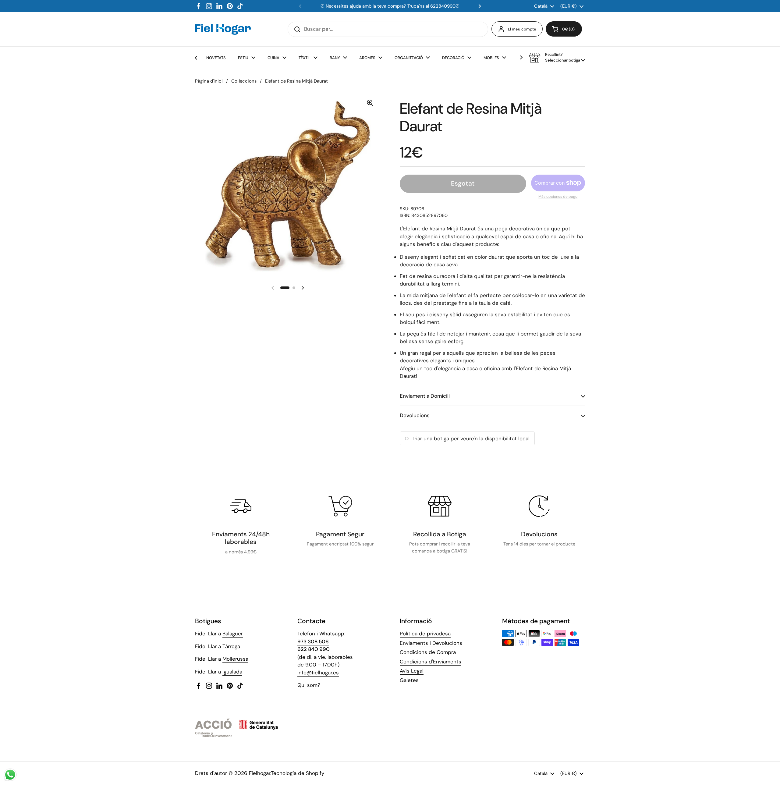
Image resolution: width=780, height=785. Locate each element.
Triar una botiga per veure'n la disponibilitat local (471, 438)
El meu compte (522, 29)
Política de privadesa (425, 633)
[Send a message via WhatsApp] (10, 775)
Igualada (232, 671)
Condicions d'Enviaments (430, 661)
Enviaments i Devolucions (431, 643)
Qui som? (308, 685)
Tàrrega (231, 646)
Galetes (409, 680)
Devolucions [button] (415, 415)
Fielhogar (259, 773)
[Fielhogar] (223, 29)
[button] (564, 29)
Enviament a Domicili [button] (425, 395)
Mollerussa (235, 658)
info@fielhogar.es (318, 672)
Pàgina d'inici (209, 81)
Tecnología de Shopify (297, 773)
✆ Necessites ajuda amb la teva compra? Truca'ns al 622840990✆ (390, 6)
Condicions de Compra (428, 652)
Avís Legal (412, 670)
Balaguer (232, 633)
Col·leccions (244, 81)
